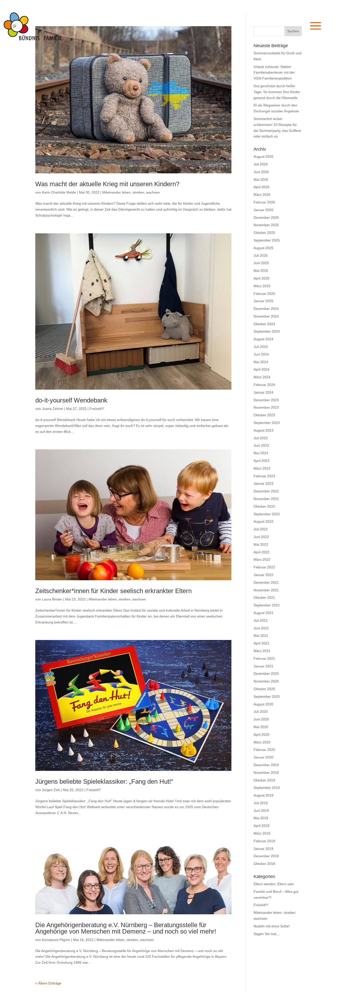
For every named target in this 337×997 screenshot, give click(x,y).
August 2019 (263, 795)
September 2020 (267, 696)
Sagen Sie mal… (267, 934)
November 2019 (266, 773)
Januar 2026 (263, 210)
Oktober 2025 (264, 233)
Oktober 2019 (264, 780)
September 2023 (267, 423)
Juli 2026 (261, 164)
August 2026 (263, 157)
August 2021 (263, 613)
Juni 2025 (261, 263)
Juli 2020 (261, 712)
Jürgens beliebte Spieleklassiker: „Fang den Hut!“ (104, 781)
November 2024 (266, 316)
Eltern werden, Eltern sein (274, 884)
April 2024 (261, 369)
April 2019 (261, 826)
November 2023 (266, 407)
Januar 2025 (263, 301)
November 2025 (266, 225)
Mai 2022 (261, 544)
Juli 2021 (261, 620)
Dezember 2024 (266, 309)
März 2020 (262, 742)
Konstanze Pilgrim (56, 940)
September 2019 (267, 788)
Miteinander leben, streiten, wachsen (131, 192)
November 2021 (266, 590)
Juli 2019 (261, 803)
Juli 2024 (261, 347)
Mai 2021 (261, 636)
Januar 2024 (263, 392)
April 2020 (261, 735)
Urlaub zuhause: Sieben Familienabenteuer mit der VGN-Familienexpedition (274, 72)
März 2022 (262, 559)
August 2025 (263, 248)
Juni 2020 (261, 719)
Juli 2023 (261, 438)
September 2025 (267, 240)
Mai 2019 (261, 818)
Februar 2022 (264, 567)
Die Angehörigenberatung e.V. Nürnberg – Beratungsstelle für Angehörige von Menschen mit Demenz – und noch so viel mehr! (125, 928)
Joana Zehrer (52, 409)
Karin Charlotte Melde (59, 192)
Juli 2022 (261, 529)
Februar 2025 (264, 294)
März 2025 (262, 286)
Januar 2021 (263, 666)
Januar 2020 (263, 757)
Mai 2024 (261, 362)
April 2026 (261, 187)
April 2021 (261, 643)
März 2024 (262, 377)
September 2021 (267, 605)
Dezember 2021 (266, 582)
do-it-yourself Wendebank (71, 400)
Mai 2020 (261, 727)
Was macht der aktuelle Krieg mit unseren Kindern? (107, 184)
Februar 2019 (264, 841)
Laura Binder (52, 599)
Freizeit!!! (97, 409)
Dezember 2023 (266, 400)
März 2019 (262, 833)
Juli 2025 (261, 256)
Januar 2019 (263, 849)
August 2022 (263, 521)
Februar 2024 (264, 385)
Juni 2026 (261, 172)
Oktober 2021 (264, 597)
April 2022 (261, 552)
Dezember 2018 (266, 856)
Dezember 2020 (266, 674)
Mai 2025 (261, 271)
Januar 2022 (263, 575)
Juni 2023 (261, 445)
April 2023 (261, 461)
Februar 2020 (264, 750)
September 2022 (267, 514)
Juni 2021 (261, 628)
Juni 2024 (261, 354)
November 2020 (266, 681)
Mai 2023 (261, 453)
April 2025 (261, 278)
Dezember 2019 (266, 765)
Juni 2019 (261, 811)
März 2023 (262, 468)
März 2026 (262, 195)
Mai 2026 (261, 179)
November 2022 (266, 499)
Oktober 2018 (264, 864)
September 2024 (267, 331)
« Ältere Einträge (48, 983)
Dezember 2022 (266, 491)
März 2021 (262, 651)
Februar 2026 (264, 202)
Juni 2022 (261, 537)
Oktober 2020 (264, 689)
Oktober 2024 (264, 324)
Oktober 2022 (264, 506)
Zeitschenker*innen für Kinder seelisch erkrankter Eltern (113, 591)
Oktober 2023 (264, 415)
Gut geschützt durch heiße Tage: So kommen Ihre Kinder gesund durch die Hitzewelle (277, 92)
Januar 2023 (263, 483)
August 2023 (263, 430)
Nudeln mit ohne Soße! (272, 926)
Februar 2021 (264, 658)
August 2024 (263, 339)
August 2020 (263, 704)
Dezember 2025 (266, 217)
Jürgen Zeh (51, 790)
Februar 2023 (264, 476)
